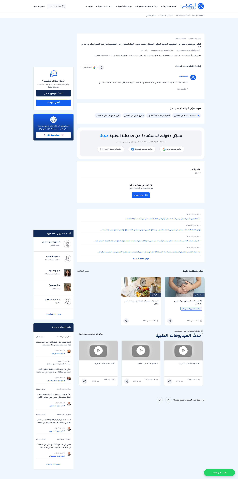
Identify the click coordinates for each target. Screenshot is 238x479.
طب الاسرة (56, 288)
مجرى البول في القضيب (134, 115)
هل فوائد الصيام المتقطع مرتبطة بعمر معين (141, 302)
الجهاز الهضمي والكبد (52, 274)
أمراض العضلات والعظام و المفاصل (59, 364)
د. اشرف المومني (52, 299)
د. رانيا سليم (54, 270)
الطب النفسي (55, 245)
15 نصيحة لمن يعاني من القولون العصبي (188, 302)
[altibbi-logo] (192, 6)
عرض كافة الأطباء (53, 314)
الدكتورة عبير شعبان (51, 241)
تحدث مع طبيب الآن (53, 93)
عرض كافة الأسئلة (141, 258)
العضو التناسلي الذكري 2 (189, 363)
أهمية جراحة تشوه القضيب (158, 115)
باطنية (57, 302)
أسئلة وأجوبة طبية (183, 15)
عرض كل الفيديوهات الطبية (91, 334)
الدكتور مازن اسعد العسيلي (56, 380)
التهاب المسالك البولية (105, 363)
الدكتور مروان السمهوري (57, 406)
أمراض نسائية (40, 389)
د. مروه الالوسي (53, 256)
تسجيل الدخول (39, 6)
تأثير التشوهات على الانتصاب (108, 115)
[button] (168, 6)
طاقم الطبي (183, 76)
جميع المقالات (83, 271)
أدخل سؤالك (53, 102)
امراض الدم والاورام (52, 259)
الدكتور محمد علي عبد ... (57, 353)
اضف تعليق (139, 195)
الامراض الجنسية (166, 15)
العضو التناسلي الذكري (148, 363)
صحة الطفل (40, 337)
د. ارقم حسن (54, 284)
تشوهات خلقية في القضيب (185, 115)
